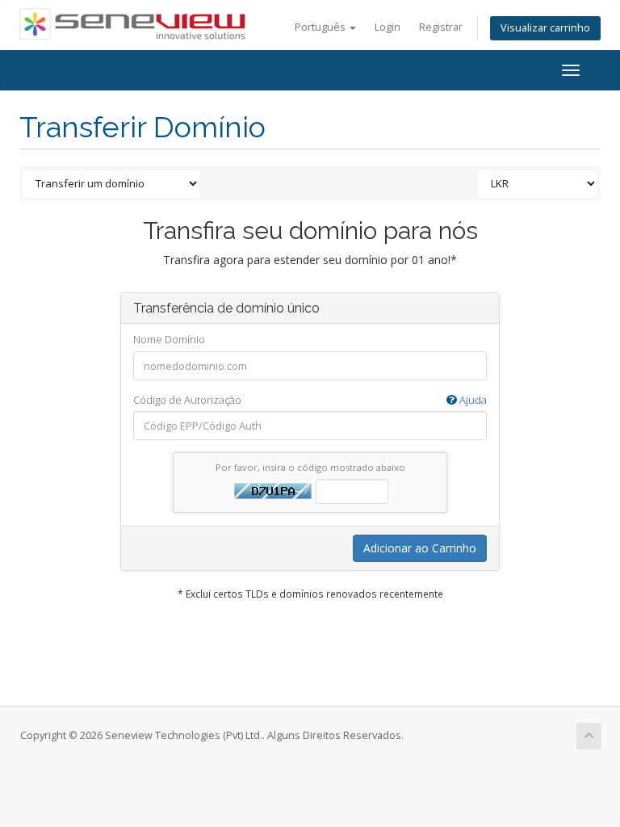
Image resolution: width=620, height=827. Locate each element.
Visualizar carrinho (545, 28)
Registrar (441, 27)
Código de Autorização (310, 400)
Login (387, 27)
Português (321, 27)
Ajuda (472, 400)
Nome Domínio (169, 339)
